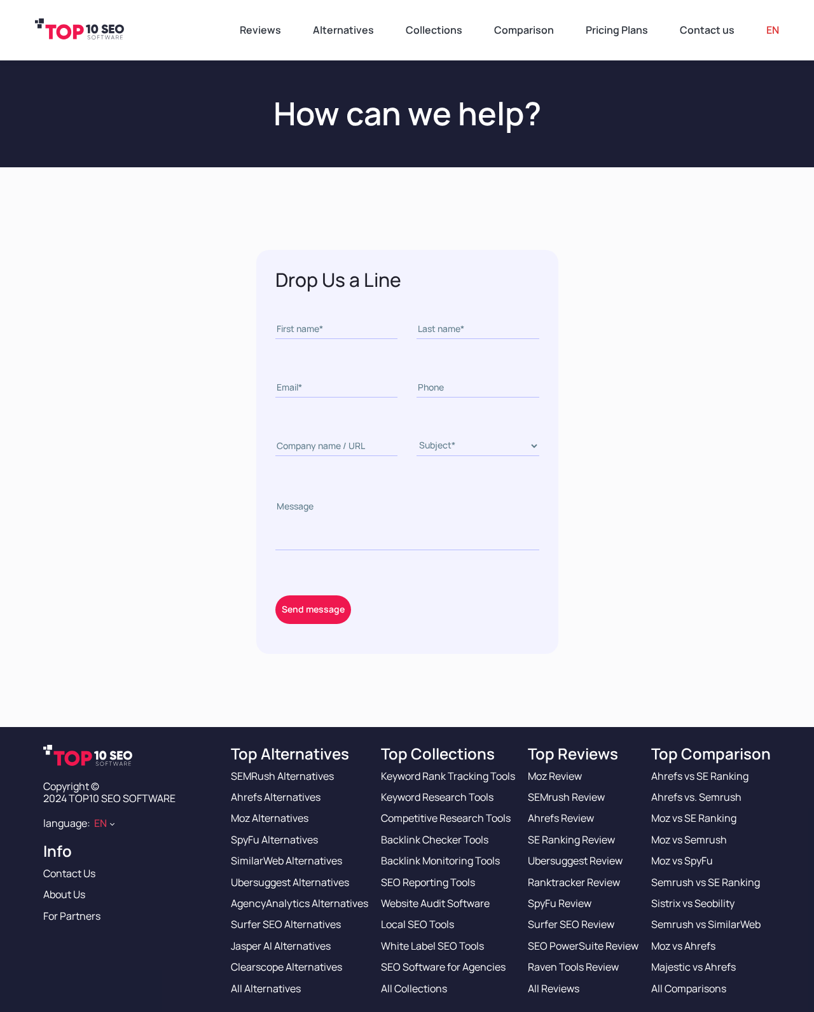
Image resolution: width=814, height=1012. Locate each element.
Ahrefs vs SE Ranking (699, 776)
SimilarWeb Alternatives (286, 861)
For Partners (71, 916)
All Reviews (553, 988)
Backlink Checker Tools (434, 840)
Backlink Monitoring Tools (440, 861)
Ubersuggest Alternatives (290, 882)
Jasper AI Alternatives (281, 946)
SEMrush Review (566, 797)
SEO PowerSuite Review (583, 946)
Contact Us (69, 873)
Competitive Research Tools (446, 818)
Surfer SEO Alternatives (286, 924)
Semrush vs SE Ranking (705, 882)
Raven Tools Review (573, 967)
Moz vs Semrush (689, 840)
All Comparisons (688, 988)
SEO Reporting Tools (428, 882)
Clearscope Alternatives (286, 967)
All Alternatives (266, 988)
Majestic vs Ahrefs (693, 967)
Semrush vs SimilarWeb (706, 924)
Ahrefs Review (561, 818)
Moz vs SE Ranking (693, 818)
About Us (64, 894)
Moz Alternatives (269, 818)
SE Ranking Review (571, 840)
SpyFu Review (559, 903)
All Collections (414, 988)
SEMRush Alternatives (282, 776)
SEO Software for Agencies (443, 967)
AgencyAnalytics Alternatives (299, 903)
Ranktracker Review (574, 882)
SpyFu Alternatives (274, 840)
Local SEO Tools (417, 924)
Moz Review (555, 776)
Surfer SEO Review (571, 924)
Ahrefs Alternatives (276, 797)
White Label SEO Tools (432, 946)
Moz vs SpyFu (682, 861)
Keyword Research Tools (437, 797)
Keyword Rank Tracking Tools (448, 776)
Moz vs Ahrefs (683, 946)
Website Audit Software (435, 903)
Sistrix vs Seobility (693, 903)
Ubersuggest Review (575, 861)
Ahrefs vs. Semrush (696, 797)
